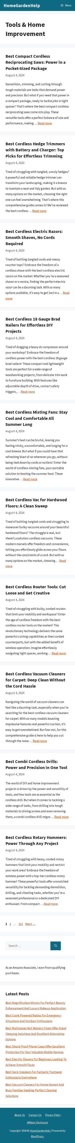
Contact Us (35, 1115)
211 (21, 924)
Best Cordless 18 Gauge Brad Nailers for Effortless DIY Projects (32, 325)
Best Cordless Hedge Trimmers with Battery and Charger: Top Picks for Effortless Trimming (35, 150)
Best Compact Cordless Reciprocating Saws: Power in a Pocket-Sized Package (35, 62)
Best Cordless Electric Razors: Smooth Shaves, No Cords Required (34, 237)
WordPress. (37, 1136)
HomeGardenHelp (22, 5)
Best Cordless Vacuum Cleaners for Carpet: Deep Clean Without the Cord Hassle (35, 680)
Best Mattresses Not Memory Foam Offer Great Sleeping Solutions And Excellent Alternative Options (35, 1033)
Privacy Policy (53, 1115)
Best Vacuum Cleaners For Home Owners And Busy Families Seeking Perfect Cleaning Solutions (34, 1090)
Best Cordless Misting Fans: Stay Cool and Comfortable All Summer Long (36, 418)
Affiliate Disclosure (37, 1122)
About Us (19, 1115)
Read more (45, 123)
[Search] (55, 945)
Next (30, 924)
